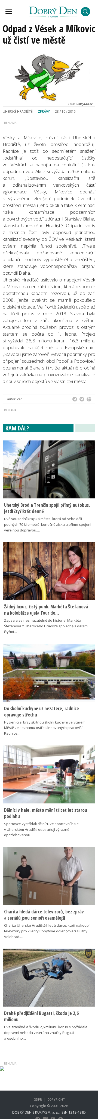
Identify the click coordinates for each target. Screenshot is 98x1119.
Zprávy (44, 111)
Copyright (56, 1099)
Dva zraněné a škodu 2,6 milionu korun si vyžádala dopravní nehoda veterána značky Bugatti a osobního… (45, 1032)
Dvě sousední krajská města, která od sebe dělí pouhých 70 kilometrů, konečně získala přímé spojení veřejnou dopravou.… (47, 524)
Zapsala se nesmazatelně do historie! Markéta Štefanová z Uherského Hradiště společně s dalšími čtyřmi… (46, 626)
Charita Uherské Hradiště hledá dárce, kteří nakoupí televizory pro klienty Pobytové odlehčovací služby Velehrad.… (47, 931)
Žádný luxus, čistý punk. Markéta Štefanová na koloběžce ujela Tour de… (46, 610)
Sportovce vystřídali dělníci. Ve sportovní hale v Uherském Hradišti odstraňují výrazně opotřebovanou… (41, 829)
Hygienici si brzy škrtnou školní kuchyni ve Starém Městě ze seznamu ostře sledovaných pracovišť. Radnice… (44, 728)
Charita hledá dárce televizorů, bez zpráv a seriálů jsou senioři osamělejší (44, 915)
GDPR (37, 1099)
